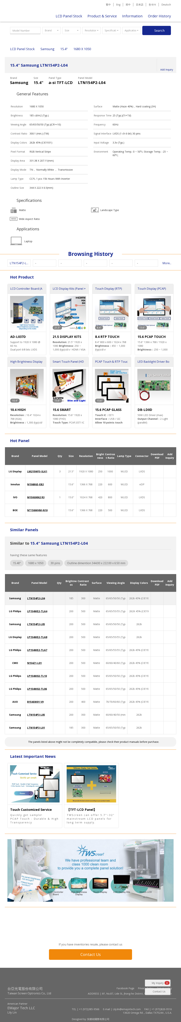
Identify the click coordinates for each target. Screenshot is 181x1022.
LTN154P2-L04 (36, 598)
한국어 (152, 4)
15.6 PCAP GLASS (108, 410)
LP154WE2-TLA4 (37, 611)
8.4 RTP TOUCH (107, 337)
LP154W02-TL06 (37, 688)
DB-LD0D (145, 410)
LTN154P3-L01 (36, 727)
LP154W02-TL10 (37, 676)
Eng (118, 4)
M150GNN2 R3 (36, 497)
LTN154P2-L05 (36, 624)
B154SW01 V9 (35, 701)
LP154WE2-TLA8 (37, 637)
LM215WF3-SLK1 (37, 471)
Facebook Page (125, 988)
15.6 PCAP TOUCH (152, 337)
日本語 (139, 4)
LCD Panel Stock (69, 16)
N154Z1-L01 (34, 663)
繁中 (108, 4)
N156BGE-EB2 (35, 484)
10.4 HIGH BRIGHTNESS (20, 410)
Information (132, 16)
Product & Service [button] (102, 16)
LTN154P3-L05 (36, 714)
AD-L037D (18, 337)
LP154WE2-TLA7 (37, 650)
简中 (128, 4)
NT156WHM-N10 (37, 510)
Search (159, 30)
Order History (159, 16)
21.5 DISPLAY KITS (67, 337)
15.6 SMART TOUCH (62, 410)
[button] (51, 30)
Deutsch (166, 4)
